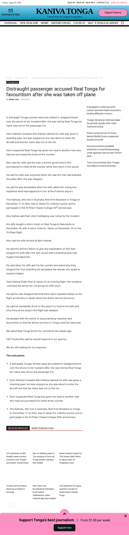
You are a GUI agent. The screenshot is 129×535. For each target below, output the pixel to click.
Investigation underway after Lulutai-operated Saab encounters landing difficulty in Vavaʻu (104, 110)
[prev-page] (8, 505)
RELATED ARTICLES (18, 428)
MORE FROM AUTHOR (42, 428)
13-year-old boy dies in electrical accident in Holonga (16, 489)
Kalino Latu (14, 99)
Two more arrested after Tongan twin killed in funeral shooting (103, 164)
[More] (43, 106)
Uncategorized (21, 77)
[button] (122, 23)
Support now (64, 527)
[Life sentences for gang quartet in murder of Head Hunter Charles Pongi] (70, 475)
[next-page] (13, 505)
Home (9, 77)
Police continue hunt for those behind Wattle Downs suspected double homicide (103, 136)
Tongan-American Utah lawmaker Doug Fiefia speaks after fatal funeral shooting (104, 123)
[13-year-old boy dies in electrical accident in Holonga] (17, 475)
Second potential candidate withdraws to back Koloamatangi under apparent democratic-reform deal (104, 151)
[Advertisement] (64, 50)
